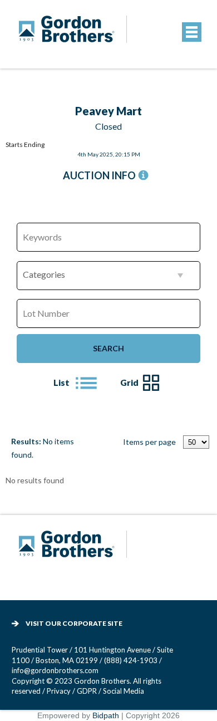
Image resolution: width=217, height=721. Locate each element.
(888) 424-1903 (130, 660)
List (61, 382)
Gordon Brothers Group (74, 551)
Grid (129, 382)
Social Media (123, 690)
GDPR (87, 690)
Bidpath (105, 715)
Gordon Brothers (74, 36)
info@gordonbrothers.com (55, 670)
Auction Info (99, 175)
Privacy (59, 690)
